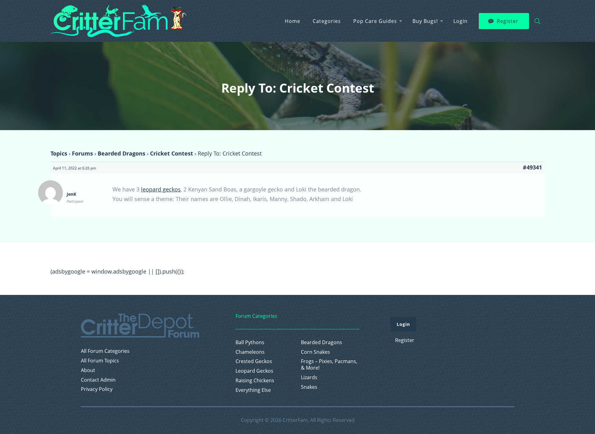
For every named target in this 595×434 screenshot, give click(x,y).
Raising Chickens (255, 380)
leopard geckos (161, 189)
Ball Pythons (250, 342)
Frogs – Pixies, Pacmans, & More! (329, 364)
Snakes (309, 387)
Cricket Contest (171, 153)
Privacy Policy (96, 389)
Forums (82, 153)
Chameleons (250, 352)
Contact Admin (98, 380)
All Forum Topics (100, 360)
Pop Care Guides (375, 21)
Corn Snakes (315, 352)
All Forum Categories (105, 351)
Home (292, 21)
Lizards (309, 377)
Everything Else (253, 390)
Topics (59, 153)
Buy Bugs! (425, 21)
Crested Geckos (254, 361)
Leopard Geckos (254, 371)
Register (507, 21)
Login (460, 21)
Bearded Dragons (121, 153)
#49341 (532, 167)
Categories (327, 21)
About (88, 370)
